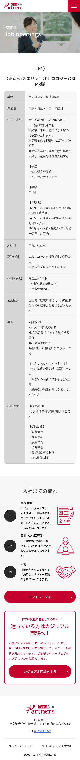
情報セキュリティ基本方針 (56, 746)
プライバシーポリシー (21, 746)
